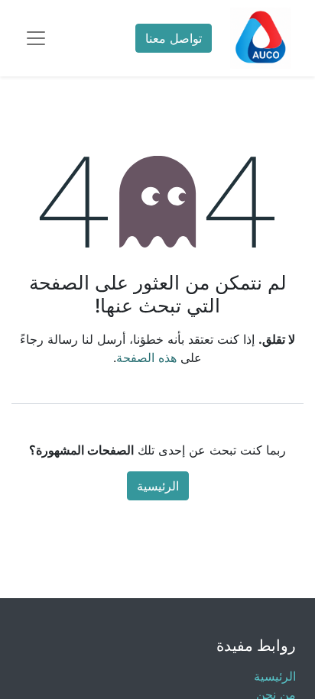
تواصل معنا (173, 38)
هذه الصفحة (146, 357)
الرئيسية (158, 486)
